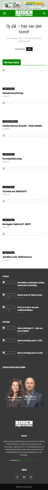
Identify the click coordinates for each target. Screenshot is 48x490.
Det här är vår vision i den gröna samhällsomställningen (28, 308)
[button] (4, 13)
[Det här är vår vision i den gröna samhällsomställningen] (9, 310)
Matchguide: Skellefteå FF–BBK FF (17, 224)
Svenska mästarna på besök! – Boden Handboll (22, 125)
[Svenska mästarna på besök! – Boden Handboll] (24, 112)
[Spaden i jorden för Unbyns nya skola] (9, 297)
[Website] (30, 477)
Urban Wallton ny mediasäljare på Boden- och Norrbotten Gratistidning (31, 283)
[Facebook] (17, 477)
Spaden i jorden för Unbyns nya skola (29, 294)
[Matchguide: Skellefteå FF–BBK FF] (24, 210)
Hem (29, 49)
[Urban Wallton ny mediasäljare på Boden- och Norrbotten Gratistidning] (9, 285)
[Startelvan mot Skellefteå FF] (24, 177)
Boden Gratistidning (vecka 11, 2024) (29, 340)
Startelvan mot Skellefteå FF (15, 191)
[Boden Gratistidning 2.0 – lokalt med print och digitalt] (9, 331)
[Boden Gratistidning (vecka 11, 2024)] (9, 343)
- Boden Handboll (10, 121)
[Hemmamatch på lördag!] (24, 79)
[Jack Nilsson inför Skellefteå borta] (24, 243)
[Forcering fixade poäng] (24, 144)
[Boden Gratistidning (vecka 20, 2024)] (9, 355)
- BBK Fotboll (8, 89)
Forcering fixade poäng (12, 158)
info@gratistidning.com (29, 460)
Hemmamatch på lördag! (13, 93)
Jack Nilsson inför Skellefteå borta (17, 256)
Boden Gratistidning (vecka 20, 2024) (30, 352)
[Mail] (24, 477)
